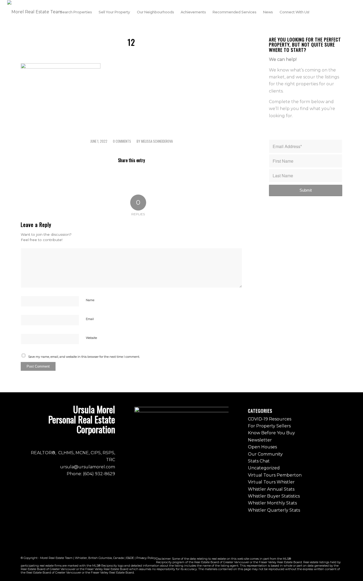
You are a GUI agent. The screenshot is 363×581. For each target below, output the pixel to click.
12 (131, 42)
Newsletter (260, 440)
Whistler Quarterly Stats (274, 510)
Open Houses (262, 446)
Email (90, 319)
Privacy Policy (146, 558)
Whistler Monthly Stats (272, 503)
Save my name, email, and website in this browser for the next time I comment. (84, 357)
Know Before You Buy (271, 432)
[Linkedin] (352, 12)
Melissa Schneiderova (157, 141)
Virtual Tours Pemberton (275, 475)
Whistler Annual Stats (271, 489)
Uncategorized (264, 467)
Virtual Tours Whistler (271, 482)
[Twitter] (344, 12)
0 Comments (122, 141)
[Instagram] (336, 12)
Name (90, 300)
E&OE (130, 558)
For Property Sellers (269, 425)
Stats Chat (259, 461)
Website (91, 338)
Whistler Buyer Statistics (274, 496)
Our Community (265, 454)
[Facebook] (328, 12)
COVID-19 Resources (269, 419)
